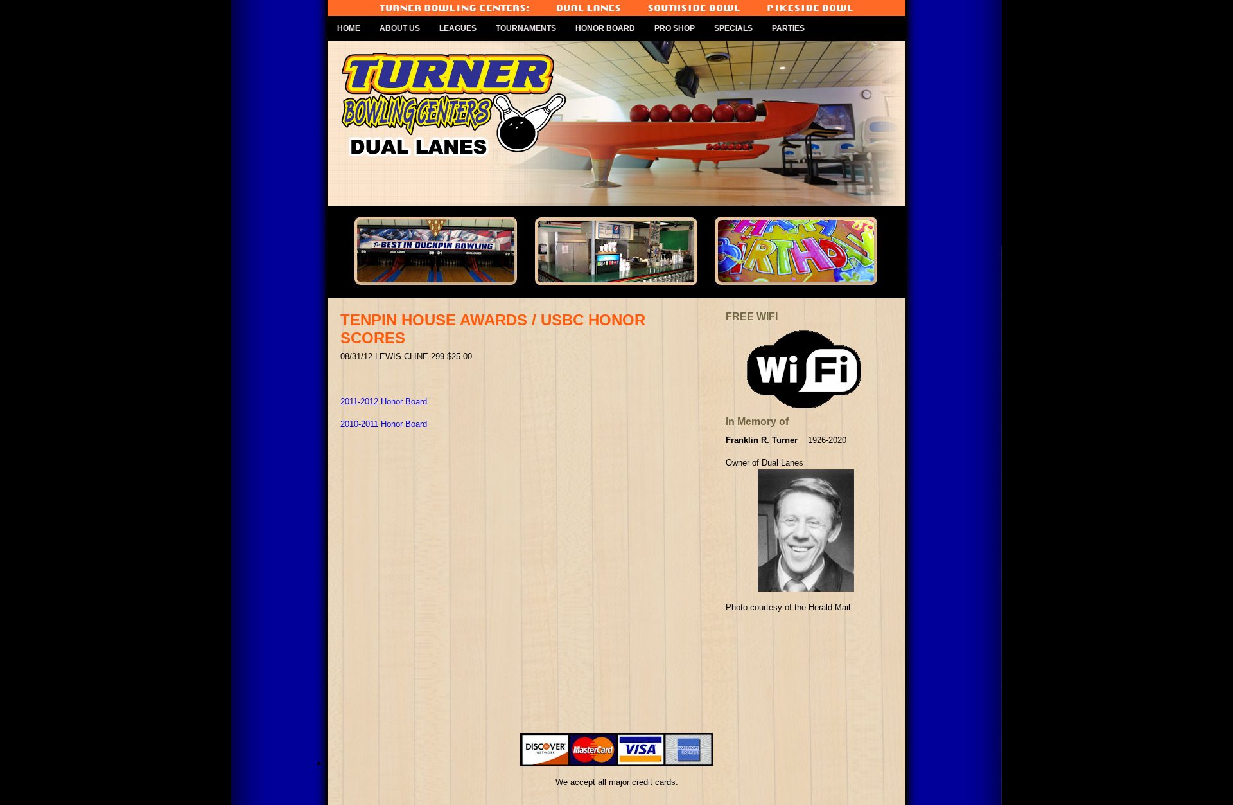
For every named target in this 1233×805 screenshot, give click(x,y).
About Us (400, 28)
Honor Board (605, 28)
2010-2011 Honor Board (383, 424)
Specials (733, 28)
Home (348, 28)
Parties (788, 28)
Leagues (458, 28)
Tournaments (526, 28)
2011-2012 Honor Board (383, 401)
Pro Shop (674, 28)
